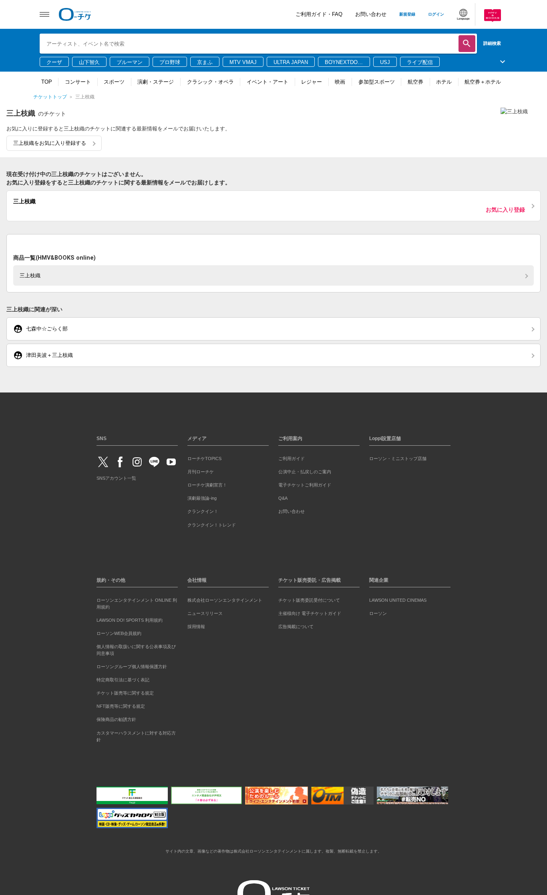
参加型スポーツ (376, 82)
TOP (46, 82)
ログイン (436, 14)
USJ (385, 62)
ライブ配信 (420, 62)
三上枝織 (30, 274)
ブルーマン (130, 62)
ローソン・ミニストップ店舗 (397, 457)
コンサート (78, 82)
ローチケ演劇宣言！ (207, 483)
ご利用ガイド (291, 457)
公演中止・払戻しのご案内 (304, 470)
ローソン (378, 611)
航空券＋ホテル (483, 82)
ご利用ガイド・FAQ (319, 14)
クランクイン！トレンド (211, 523)
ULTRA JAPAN (291, 62)
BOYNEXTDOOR (343, 62)
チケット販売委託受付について (309, 598)
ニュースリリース (205, 611)
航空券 (415, 82)
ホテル (444, 82)
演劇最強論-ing (202, 497)
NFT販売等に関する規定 (121, 705)
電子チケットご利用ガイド (304, 483)
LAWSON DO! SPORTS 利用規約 (130, 618)
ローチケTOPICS (204, 457)
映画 (340, 82)
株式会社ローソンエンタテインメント (224, 598)
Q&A (283, 497)
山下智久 (89, 62)
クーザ (54, 62)
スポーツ (114, 82)
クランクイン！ (202, 510)
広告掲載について (296, 625)
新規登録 (407, 14)
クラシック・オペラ (210, 82)
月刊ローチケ (200, 470)
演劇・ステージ (155, 82)
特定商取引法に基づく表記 (123, 678)
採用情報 (196, 625)
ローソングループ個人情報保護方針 (132, 665)
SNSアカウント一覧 (116, 476)
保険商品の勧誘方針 (116, 718)
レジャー (311, 82)
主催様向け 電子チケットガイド (309, 611)
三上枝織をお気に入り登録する (49, 143)
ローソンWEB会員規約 (119, 631)
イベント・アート (267, 82)
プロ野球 (169, 62)
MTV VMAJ (243, 62)
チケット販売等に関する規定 (125, 691)
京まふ (205, 62)
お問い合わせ (370, 14)
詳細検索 (492, 43)
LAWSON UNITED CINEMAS (397, 598)
